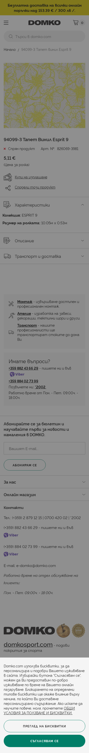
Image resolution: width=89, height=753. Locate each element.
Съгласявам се (44, 741)
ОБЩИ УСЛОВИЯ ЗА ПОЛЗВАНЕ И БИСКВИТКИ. (39, 710)
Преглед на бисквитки (44, 726)
